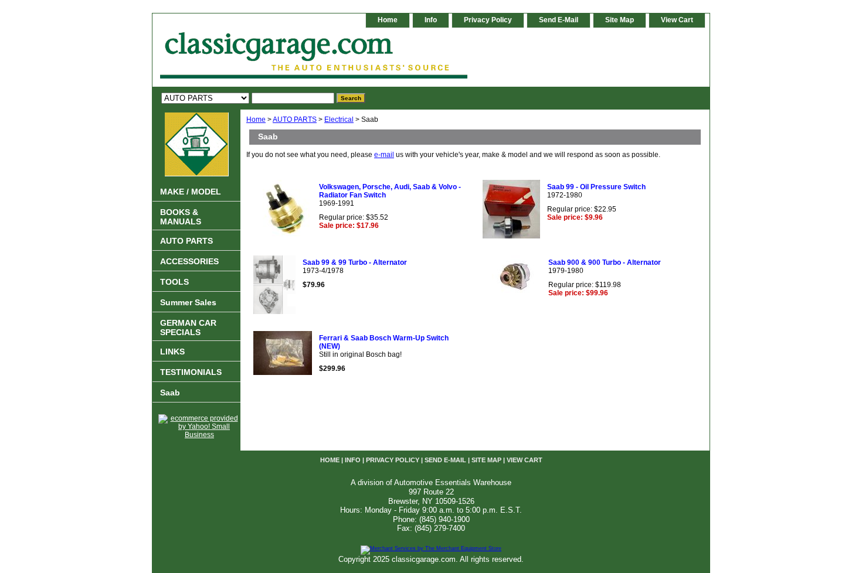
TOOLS (174, 281)
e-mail (384, 155)
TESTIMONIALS (191, 372)
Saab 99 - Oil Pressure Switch (596, 187)
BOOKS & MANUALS (180, 216)
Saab (170, 392)
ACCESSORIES (189, 261)
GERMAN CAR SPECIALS (188, 327)
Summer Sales (188, 302)
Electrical (339, 119)
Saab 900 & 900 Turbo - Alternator (604, 262)
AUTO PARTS (295, 119)
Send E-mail (558, 20)
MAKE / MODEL (190, 191)
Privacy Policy (488, 20)
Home (256, 119)
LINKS (172, 351)
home (388, 20)
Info (431, 20)
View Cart (677, 20)
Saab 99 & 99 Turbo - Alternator (355, 262)
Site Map (619, 20)
